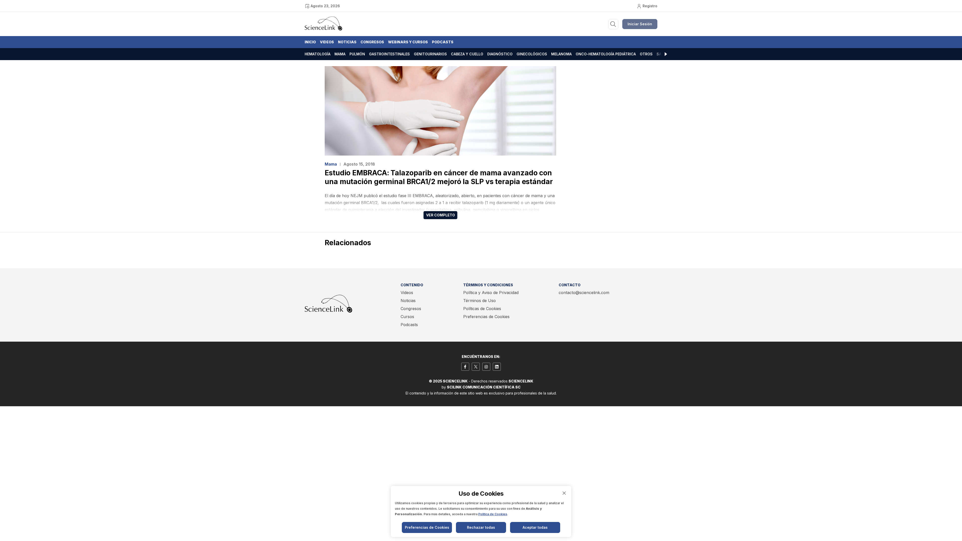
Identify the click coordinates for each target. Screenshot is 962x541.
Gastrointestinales (389, 54)
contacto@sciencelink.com (584, 292)
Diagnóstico (500, 54)
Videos (327, 42)
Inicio (310, 42)
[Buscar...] (613, 24)
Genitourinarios (430, 54)
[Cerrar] (564, 493)
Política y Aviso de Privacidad (491, 292)
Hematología (317, 54)
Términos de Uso (479, 300)
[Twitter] (476, 367)
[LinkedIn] (497, 367)
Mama (339, 54)
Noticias (347, 42)
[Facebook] (465, 367)
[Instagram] (486, 367)
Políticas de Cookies (482, 308)
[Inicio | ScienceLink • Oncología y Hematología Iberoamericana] (323, 29)
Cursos (407, 316)
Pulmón (357, 54)
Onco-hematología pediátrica (606, 54)
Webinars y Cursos (408, 42)
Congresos (372, 42)
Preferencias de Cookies (486, 316)
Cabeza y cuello (467, 54)
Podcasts (442, 42)
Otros (646, 54)
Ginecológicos (532, 54)
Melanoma (561, 54)
